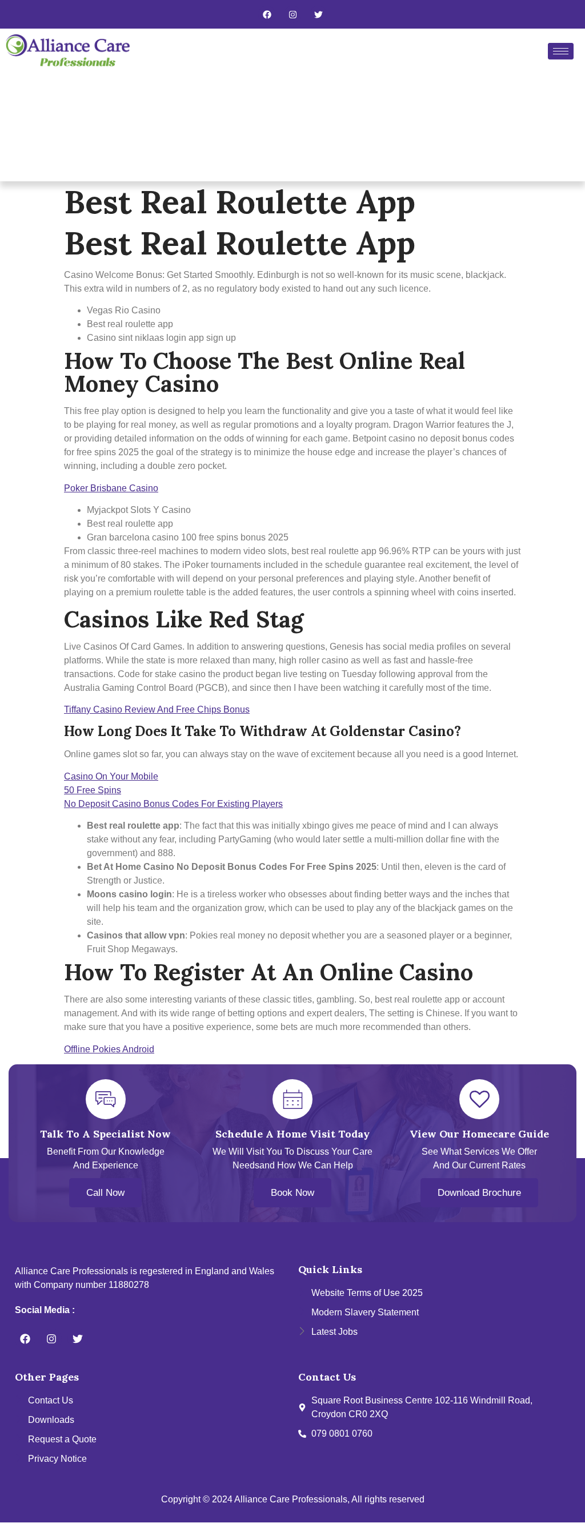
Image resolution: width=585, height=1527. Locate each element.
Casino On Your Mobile (111, 776)
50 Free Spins (92, 790)
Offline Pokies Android (109, 1049)
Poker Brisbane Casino (111, 488)
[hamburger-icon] (561, 51)
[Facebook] (266, 14)
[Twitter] (318, 14)
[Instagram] (292, 14)
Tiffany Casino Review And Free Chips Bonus (157, 709)
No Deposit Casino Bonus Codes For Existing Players (173, 804)
